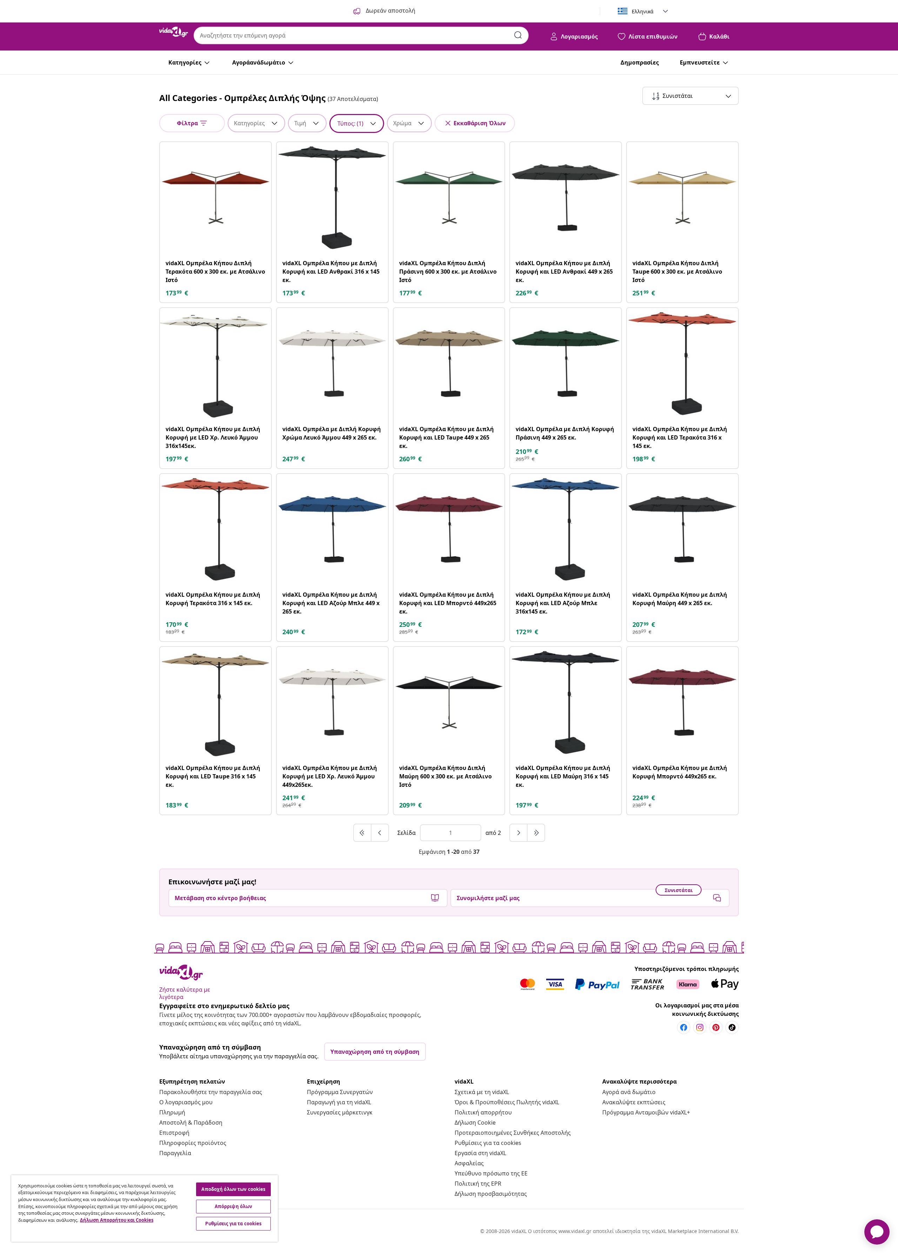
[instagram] (699, 1027)
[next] (519, 832)
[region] (144, 1208)
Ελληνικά (643, 11)
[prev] (379, 832)
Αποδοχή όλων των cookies (233, 1189)
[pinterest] (715, 1027)
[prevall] (362, 832)
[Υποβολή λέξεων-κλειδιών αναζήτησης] (518, 35)
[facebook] (683, 1027)
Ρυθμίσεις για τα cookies (488, 1143)
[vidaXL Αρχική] (173, 32)
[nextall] (536, 832)
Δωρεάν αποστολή (389, 10)
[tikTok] (732, 1027)
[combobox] (361, 35)
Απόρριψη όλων (234, 1206)
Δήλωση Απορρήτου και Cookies (116, 1220)
